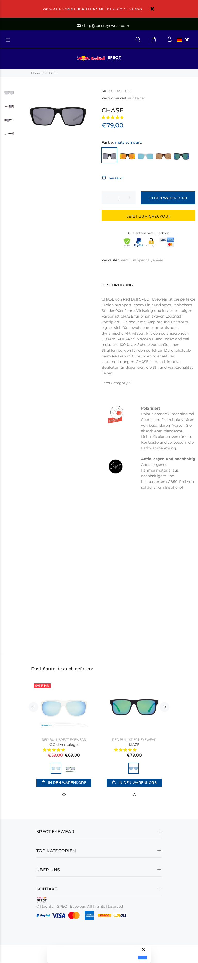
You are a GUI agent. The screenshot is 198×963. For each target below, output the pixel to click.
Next (164, 707)
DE (186, 40)
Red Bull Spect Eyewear (142, 260)
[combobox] (183, 40)
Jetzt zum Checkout (148, 216)
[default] (142, 958)
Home (36, 73)
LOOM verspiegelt (63, 744)
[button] (113, 117)
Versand (116, 178)
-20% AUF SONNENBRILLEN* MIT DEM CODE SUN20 (92, 9)
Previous (33, 707)
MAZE (134, 744)
